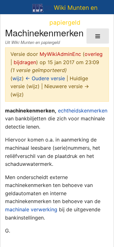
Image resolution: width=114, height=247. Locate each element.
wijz (17, 78)
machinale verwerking (31, 209)
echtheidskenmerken (82, 110)
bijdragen (25, 62)
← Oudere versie (45, 78)
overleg (94, 54)
